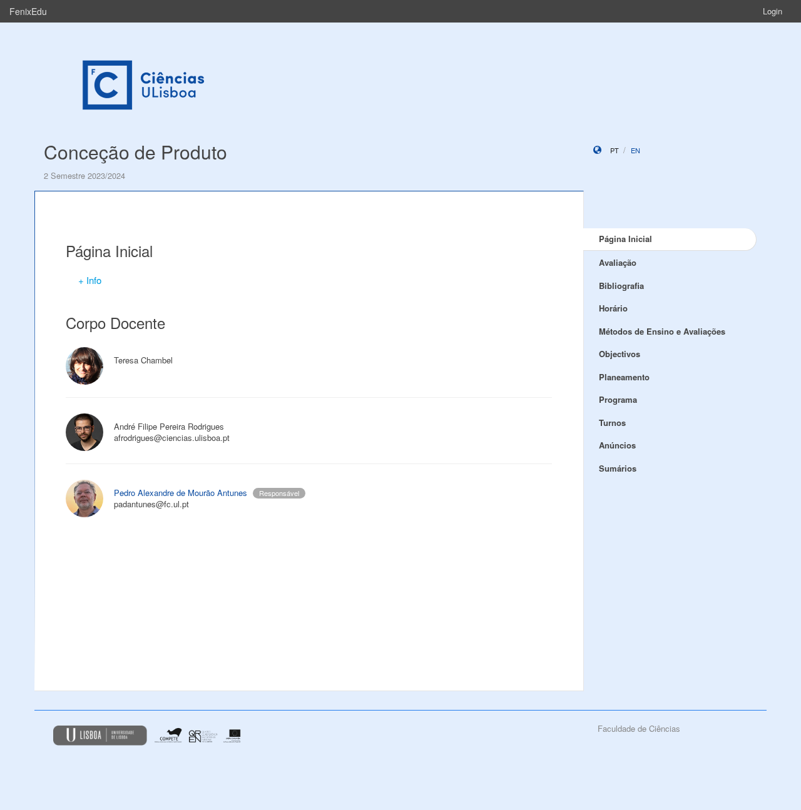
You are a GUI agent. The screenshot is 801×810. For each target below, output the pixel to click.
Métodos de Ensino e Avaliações (662, 331)
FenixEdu (28, 11)
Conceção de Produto (135, 151)
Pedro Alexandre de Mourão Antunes (180, 493)
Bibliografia (621, 285)
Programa (618, 399)
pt (614, 150)
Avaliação (617, 262)
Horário (613, 308)
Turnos (612, 422)
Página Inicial (625, 239)
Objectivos (619, 354)
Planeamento (624, 377)
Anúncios (617, 445)
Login (772, 11)
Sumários (617, 468)
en (635, 150)
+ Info (89, 279)
